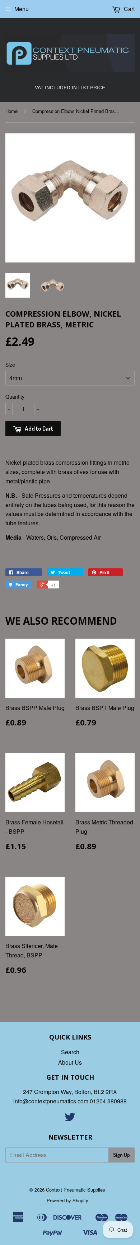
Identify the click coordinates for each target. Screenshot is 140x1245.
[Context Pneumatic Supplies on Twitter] (70, 1119)
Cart (128, 9)
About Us (70, 1062)
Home (11, 111)
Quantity (14, 396)
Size (10, 364)
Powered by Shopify (67, 1200)
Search (70, 1052)
